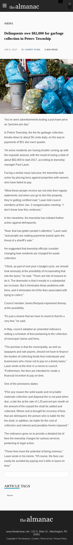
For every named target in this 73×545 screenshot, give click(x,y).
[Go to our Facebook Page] (31, 526)
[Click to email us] (44, 54)
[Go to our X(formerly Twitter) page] (39, 526)
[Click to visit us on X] (28, 54)
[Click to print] (61, 54)
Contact (35, 538)
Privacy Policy (60, 538)
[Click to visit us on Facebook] (11, 54)
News (10, 495)
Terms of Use (46, 538)
